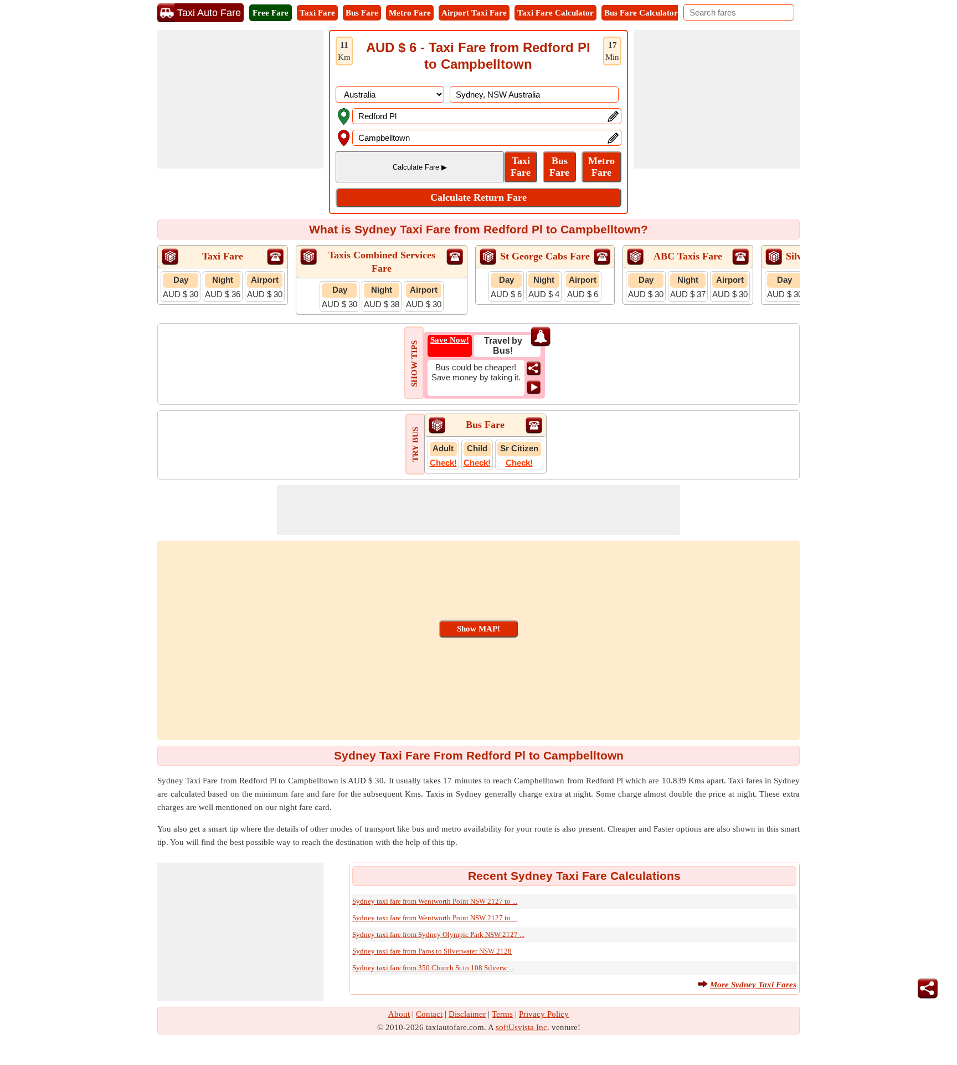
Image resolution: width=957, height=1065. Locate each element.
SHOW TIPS (414, 363)
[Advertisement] (240, 99)
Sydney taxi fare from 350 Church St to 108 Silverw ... (432, 968)
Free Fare (271, 12)
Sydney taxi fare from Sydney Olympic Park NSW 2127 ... (438, 934)
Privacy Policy (544, 1014)
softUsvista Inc (521, 1027)
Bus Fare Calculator (641, 12)
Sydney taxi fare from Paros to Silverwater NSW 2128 (432, 951)
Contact (429, 1014)
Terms (502, 1014)
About (399, 1014)
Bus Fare (362, 12)
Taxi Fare (317, 12)
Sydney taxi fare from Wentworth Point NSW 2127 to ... (434, 901)
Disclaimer (467, 1014)
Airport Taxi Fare (474, 12)
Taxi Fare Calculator (555, 12)
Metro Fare (410, 12)
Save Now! (449, 339)
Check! (443, 462)
